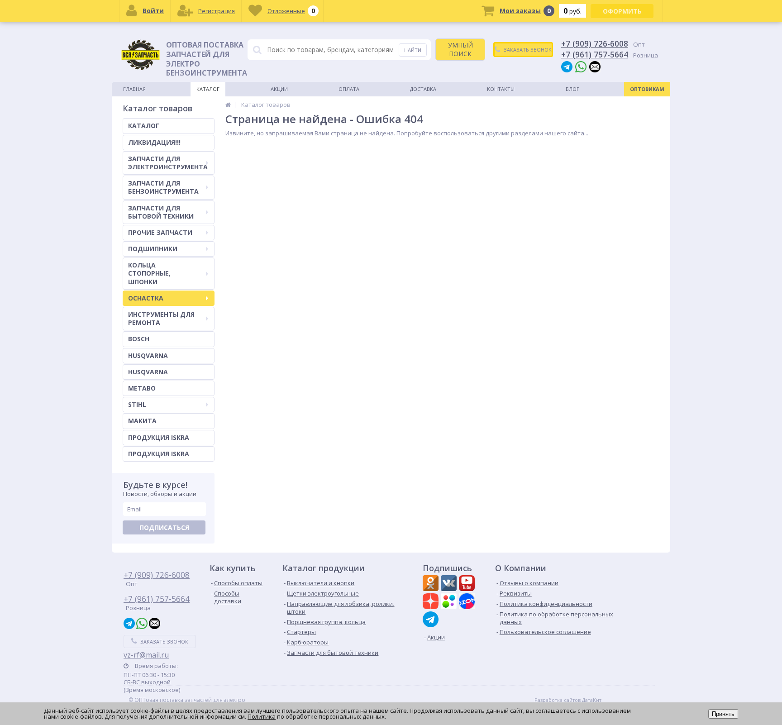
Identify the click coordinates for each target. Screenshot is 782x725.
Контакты (501, 89)
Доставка (423, 89)
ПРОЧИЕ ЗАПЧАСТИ (160, 232)
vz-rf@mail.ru (146, 655)
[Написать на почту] (595, 66)
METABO (142, 388)
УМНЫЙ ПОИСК (460, 49)
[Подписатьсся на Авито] (450, 602)
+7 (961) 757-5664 (594, 54)
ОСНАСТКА (145, 298)
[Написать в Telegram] (566, 66)
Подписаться (164, 527)
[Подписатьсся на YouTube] (468, 584)
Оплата (349, 89)
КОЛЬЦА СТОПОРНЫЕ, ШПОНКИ (149, 273)
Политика (262, 716)
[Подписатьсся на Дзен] (432, 602)
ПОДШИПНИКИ (152, 248)
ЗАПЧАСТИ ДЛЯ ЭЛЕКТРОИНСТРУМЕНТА (168, 162)
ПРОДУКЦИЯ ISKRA (158, 437)
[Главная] (228, 104)
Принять (723, 714)
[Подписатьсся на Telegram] (432, 619)
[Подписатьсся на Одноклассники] (432, 584)
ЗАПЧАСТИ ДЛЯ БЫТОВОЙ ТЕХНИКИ (161, 212)
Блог (572, 89)
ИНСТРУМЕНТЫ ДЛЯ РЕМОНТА (161, 318)
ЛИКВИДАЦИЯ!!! (154, 142)
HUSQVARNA (148, 355)
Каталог (207, 89)
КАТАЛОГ (143, 125)
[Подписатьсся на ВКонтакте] (450, 584)
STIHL (137, 404)
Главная (134, 89)
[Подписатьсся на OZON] (468, 602)
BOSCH (138, 338)
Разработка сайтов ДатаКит (567, 700)
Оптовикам (647, 89)
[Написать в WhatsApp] (580, 66)
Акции (279, 89)
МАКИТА (142, 420)
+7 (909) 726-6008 (594, 43)
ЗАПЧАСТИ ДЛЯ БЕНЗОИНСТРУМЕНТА (163, 187)
